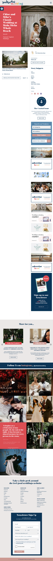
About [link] (38, 489)
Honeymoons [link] (7, 496)
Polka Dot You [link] (39, 343)
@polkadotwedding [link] (40, 365)
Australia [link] (33, 82)
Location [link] (22, 496)
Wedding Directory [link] (8, 508)
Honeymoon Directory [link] (8, 510)
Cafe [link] (32, 78)
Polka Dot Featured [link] (13, 343)
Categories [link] (22, 489)
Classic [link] (33, 73)
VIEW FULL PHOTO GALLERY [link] (38, 62)
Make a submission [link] (41, 500)
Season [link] (21, 501)
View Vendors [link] (41, 135)
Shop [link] (5, 499)
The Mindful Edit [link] (7, 501)
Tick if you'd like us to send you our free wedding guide (26, 542)
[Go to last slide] (2, 344)
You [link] (4, 494)
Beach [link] (32, 77)
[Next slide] (51, 344)
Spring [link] (32, 88)
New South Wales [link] (35, 84)
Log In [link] (38, 495)
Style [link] (21, 498)
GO (49, 141)
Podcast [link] (5, 498)
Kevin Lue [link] (33, 59)
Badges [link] (38, 506)
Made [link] (5, 493)
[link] (2, 9)
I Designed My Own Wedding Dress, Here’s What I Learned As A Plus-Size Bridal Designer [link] (40, 349)
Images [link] (22, 493)
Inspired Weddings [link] (24, 491)
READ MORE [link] (41, 118)
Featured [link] (5, 37)
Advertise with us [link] (40, 504)
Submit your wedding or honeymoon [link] (41, 503)
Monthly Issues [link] (23, 503)
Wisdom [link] (5, 491)
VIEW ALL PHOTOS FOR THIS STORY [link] (11, 77)
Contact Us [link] (39, 494)
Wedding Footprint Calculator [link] (8, 504)
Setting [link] (22, 499)
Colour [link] (21, 494)
